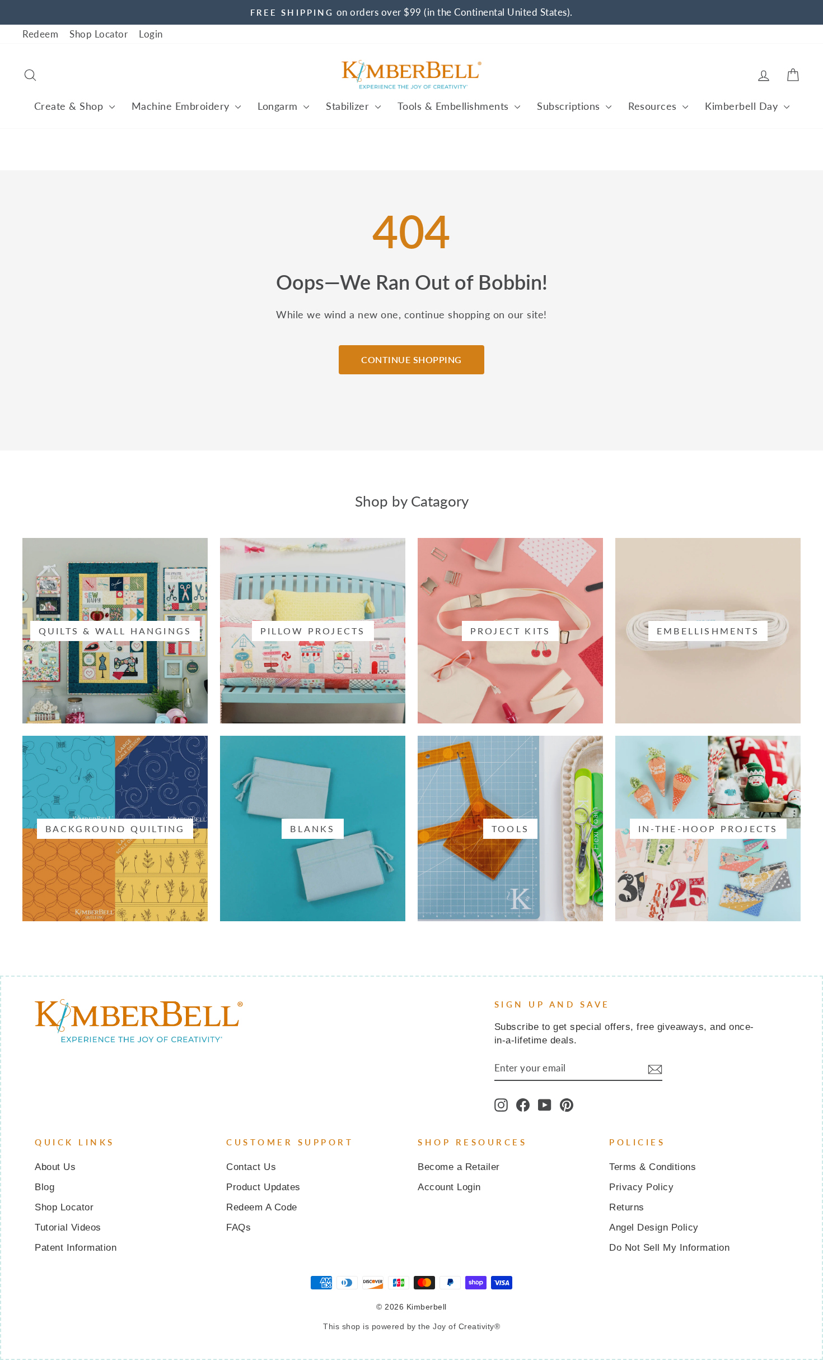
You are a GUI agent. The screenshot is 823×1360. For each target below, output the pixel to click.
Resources (654, 106)
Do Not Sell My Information (669, 1247)
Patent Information (75, 1247)
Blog (44, 1187)
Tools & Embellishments (455, 106)
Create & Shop (70, 106)
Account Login (449, 1187)
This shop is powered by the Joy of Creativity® (411, 1326)
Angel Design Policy (654, 1227)
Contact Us (251, 1167)
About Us (55, 1167)
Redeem (40, 34)
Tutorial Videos (68, 1227)
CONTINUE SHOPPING (411, 359)
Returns (626, 1207)
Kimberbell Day (743, 106)
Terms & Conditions (652, 1167)
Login (151, 34)
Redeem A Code (261, 1207)
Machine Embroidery (182, 106)
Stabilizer (349, 106)
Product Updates (263, 1187)
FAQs (238, 1227)
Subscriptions (570, 106)
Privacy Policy (641, 1187)
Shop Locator (98, 34)
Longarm (279, 106)
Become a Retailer (459, 1167)
